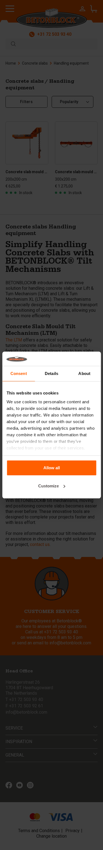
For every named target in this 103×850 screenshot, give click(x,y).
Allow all (51, 467)
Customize (48, 486)
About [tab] (84, 373)
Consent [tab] (18, 373)
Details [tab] (51, 373)
